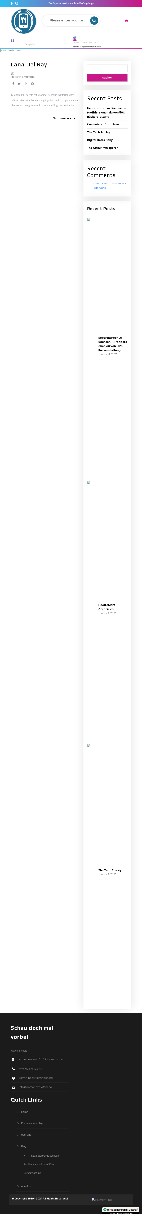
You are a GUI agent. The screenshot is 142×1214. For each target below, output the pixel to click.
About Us (26, 1186)
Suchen (107, 77)
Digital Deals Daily (100, 140)
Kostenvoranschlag (32, 1123)
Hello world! (99, 188)
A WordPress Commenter (108, 183)
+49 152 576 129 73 (89, 43)
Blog (23, 1146)
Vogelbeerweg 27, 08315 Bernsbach (41, 1059)
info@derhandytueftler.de (90, 46)
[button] (60, 42)
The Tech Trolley (98, 132)
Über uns (26, 1134)
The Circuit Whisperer (102, 148)
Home (24, 1111)
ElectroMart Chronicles (103, 124)
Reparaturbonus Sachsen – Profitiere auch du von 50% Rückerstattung (106, 112)
